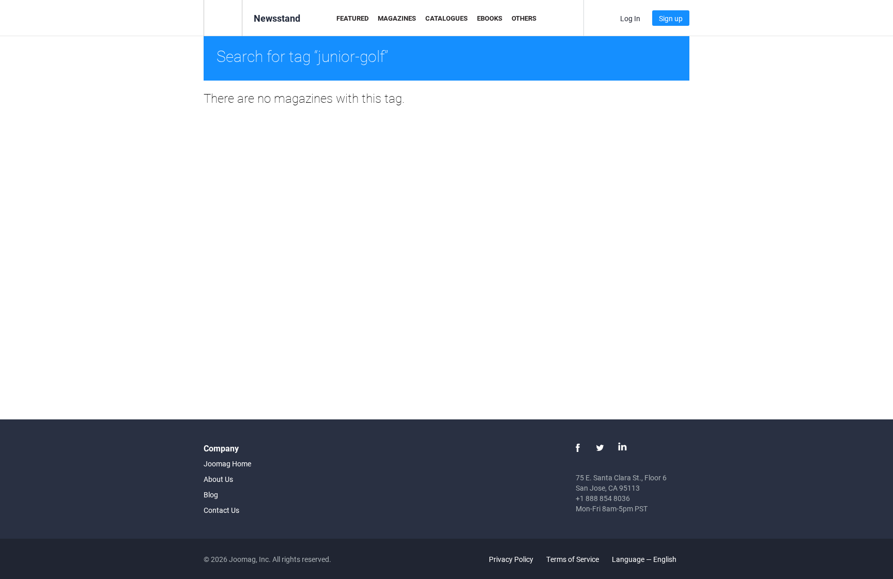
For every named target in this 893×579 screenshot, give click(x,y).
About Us (218, 479)
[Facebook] (577, 447)
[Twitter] (600, 447)
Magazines (397, 18)
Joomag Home (227, 463)
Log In (630, 18)
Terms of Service (572, 559)
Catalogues (446, 18)
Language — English (645, 559)
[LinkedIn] (622, 447)
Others (524, 18)
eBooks (489, 18)
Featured (352, 18)
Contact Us (221, 510)
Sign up (671, 18)
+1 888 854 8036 (603, 498)
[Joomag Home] (223, 17)
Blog (211, 494)
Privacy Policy (511, 559)
